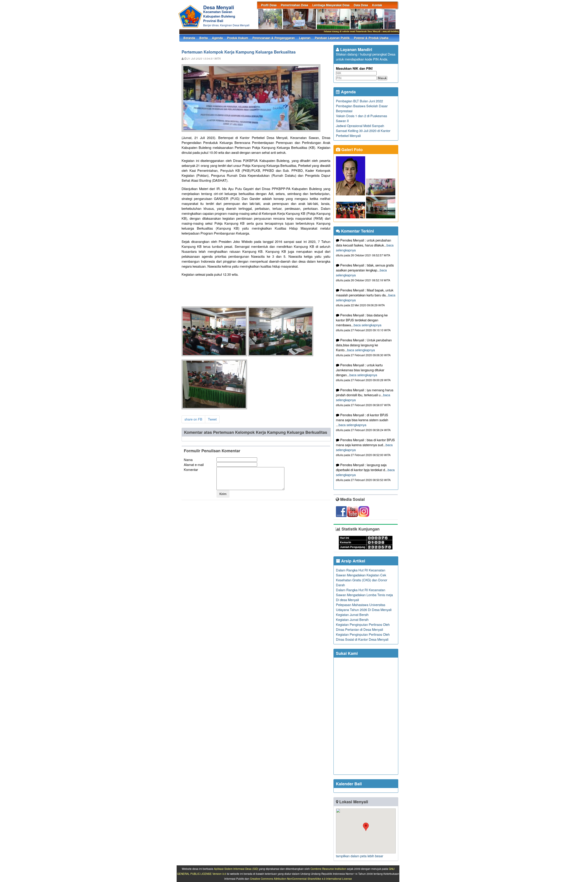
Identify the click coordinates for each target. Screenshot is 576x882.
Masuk (382, 78)
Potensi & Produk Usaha (371, 38)
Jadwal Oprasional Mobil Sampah (360, 125)
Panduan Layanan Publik (332, 38)
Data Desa (361, 5)
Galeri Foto (351, 149)
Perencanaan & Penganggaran (273, 38)
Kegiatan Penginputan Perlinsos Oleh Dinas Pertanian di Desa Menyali (363, 627)
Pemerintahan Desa (294, 5)
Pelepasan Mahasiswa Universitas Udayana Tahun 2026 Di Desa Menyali (364, 607)
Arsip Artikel (352, 561)
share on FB (193, 419)
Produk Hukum (237, 38)
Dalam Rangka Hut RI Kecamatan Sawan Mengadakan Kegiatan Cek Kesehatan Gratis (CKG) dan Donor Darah (361, 577)
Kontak (377, 5)
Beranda (189, 38)
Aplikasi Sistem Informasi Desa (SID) (236, 869)
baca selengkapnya (367, 324)
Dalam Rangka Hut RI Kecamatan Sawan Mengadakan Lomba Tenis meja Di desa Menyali (364, 594)
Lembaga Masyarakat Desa (330, 5)
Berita (203, 38)
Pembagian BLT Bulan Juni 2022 (359, 100)
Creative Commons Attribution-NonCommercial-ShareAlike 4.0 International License (301, 878)
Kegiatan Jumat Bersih (352, 614)
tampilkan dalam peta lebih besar (359, 855)
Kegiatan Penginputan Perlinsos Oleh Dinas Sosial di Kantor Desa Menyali (363, 637)
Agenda (217, 38)
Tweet (212, 419)
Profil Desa (269, 5)
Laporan (304, 38)
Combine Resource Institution (328, 869)
